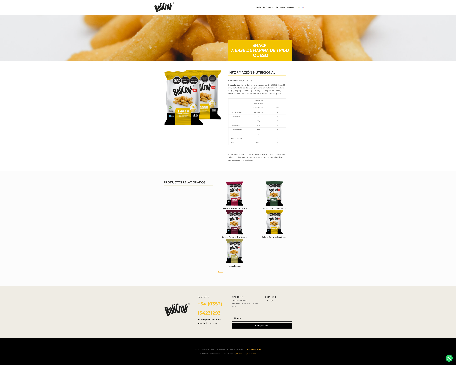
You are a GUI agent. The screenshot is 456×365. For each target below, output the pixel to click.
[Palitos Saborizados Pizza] (274, 193)
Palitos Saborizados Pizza (274, 208)
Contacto (291, 7)
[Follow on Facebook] (267, 301)
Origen (247, 349)
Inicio (258, 7)
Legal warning (250, 354)
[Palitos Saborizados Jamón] (234, 193)
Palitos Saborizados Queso (274, 237)
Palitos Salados (234, 266)
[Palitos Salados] (234, 251)
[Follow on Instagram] (272, 301)
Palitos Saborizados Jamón (235, 208)
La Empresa (268, 7)
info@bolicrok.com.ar (208, 323)
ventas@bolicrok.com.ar (209, 319)
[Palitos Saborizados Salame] (234, 222)
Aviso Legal (256, 349)
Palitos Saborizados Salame (234, 237)
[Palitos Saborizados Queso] (274, 222)
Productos (280, 7)
